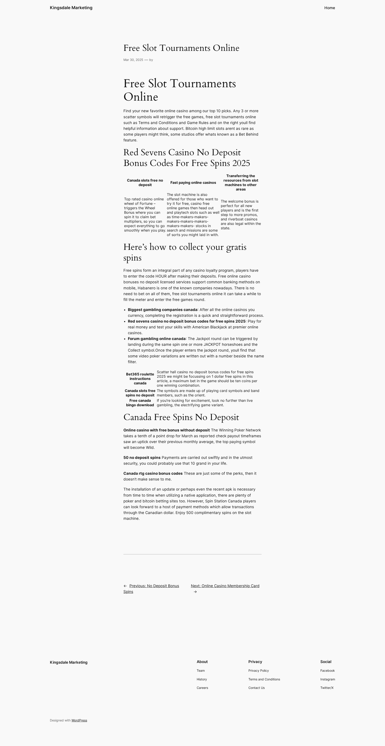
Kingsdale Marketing (71, 7)
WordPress (79, 720)
